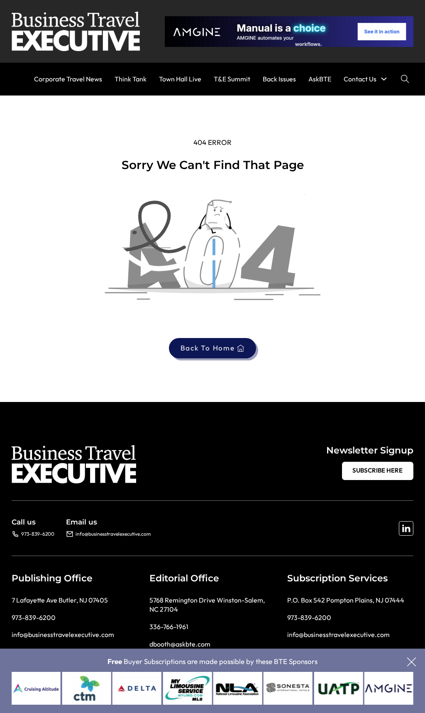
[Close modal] (411, 662)
